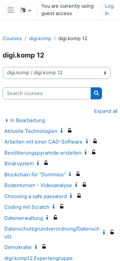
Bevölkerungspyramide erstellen (42, 153)
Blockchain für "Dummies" (35, 174)
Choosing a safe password (35, 196)
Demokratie (18, 247)
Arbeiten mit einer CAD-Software (43, 142)
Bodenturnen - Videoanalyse (38, 185)
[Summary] (63, 131)
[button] (26, 10)
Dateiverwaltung (23, 218)
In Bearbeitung (27, 120)
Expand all (105, 111)
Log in (109, 9)
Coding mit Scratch (26, 207)
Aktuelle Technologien (30, 131)
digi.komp (40, 38)
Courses (12, 38)
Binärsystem (19, 163)
